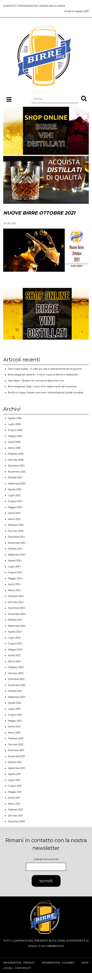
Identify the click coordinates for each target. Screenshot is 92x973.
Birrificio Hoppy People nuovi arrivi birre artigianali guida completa (45, 392)
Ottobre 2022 (15, 690)
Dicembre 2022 (16, 679)
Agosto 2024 (15, 560)
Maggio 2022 (15, 720)
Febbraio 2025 (16, 524)
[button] (84, 98)
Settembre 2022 (16, 696)
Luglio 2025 (14, 495)
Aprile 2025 (14, 513)
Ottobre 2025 (15, 477)
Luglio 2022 (14, 708)
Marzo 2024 (14, 590)
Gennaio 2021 (15, 815)
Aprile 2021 (14, 797)
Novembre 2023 (16, 613)
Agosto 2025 (14, 489)
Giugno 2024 (15, 572)
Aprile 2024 (14, 584)
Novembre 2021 (16, 756)
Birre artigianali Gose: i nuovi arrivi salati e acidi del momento (42, 386)
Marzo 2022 (14, 732)
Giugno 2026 (15, 430)
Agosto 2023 (14, 631)
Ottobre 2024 (15, 548)
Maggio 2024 (15, 578)
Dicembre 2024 (16, 536)
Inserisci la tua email (46, 859)
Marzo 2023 (14, 661)
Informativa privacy (19, 962)
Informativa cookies (58, 962)
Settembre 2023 (16, 625)
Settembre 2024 (17, 554)
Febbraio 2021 (15, 809)
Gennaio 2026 (15, 459)
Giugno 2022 (15, 714)
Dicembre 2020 (16, 821)
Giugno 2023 (15, 643)
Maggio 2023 (15, 649)
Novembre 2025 (16, 471)
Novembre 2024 (17, 542)
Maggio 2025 (15, 507)
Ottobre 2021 (15, 762)
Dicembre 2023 (16, 607)
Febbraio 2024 (16, 596)
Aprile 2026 (14, 441)
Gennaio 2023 (15, 673)
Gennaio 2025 (15, 530)
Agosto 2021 (14, 773)
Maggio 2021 (15, 791)
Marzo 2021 (14, 803)
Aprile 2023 (14, 655)
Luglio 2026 (14, 424)
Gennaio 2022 (15, 744)
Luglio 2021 (14, 780)
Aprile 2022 (14, 726)
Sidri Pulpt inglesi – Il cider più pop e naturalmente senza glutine (45, 368)
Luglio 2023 (14, 637)
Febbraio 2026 (16, 453)
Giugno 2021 (15, 785)
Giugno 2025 (15, 501)
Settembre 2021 (16, 768)
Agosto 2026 (14, 418)
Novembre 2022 (16, 685)
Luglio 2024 (14, 566)
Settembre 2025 (16, 483)
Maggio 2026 (15, 436)
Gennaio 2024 (16, 602)
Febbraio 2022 (16, 738)
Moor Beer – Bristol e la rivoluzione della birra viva (36, 380)
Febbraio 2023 (16, 667)
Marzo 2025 (14, 519)
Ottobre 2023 (15, 619)
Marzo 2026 (14, 447)
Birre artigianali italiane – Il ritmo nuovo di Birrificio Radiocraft (43, 374)
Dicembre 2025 (16, 465)
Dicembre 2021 (16, 750)
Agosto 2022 (14, 702)
